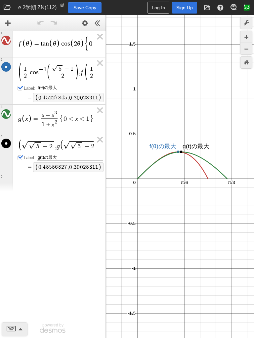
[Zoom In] (246, 37)
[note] (62, 6)
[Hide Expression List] (97, 23)
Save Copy (84, 7)
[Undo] (41, 23)
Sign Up (184, 7)
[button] (207, 7)
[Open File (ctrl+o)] (7, 7)
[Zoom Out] (246, 48)
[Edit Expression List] (85, 23)
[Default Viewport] (246, 62)
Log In (158, 7)
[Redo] (53, 23)
